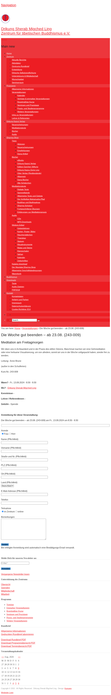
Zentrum (10, 56)
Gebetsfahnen (23, 228)
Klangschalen (23, 251)
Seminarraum (18, 82)
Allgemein (21, 176)
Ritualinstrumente (24, 244)
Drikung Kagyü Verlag (15, 121)
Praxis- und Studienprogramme (30, 108)
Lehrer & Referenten (21, 118)
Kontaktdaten (17, 296)
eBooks (20, 160)
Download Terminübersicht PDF (16, 646)
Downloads (11, 280)
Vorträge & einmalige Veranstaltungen (33, 99)
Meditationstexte (19, 128)
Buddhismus (11, 277)
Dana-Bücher (23, 180)
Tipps (14, 141)
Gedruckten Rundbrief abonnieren (17, 634)
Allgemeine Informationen (23, 89)
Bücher (15, 131)
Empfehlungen (23, 150)
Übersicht (5, 584)
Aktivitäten (16, 63)
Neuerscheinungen (20, 125)
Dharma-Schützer (24, 206)
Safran (20, 254)
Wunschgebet (18, 79)
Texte (14, 283)
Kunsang (68, 688)
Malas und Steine (24, 248)
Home (9, 53)
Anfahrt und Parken (20, 299)
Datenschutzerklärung (21, 306)
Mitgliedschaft (7, 591)
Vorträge (10, 604)
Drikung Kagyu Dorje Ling (28, 170)
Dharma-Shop (12, 137)
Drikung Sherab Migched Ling (22, 388)
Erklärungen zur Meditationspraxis (32, 212)
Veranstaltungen (19, 92)
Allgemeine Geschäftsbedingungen (27, 270)
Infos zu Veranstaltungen (22, 115)
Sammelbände (23, 193)
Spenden (5, 588)
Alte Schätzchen (24, 183)
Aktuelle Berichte (19, 60)
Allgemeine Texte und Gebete (30, 196)
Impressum (17, 303)
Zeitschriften (22, 261)
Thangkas (21, 238)
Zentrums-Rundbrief (20, 66)
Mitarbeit (5, 594)
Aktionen (21, 144)
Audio (14, 134)
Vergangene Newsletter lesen (15, 574)
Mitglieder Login (7, 693)
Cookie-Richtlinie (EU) (21, 309)
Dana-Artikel (22, 154)
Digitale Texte (23, 189)
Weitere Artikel (18, 225)
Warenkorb (16, 274)
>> (19, 657)
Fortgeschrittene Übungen (28, 209)
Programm (11, 86)
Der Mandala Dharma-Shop (24, 267)
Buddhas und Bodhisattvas (28, 202)
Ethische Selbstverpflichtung (24, 73)
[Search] (38, 320)
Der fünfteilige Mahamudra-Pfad (31, 199)
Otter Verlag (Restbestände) (29, 173)
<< (2, 657)
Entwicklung (17, 69)
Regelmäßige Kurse (25, 102)
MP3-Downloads (24, 222)
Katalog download (19, 264)
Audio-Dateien (18, 287)
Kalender (21, 95)
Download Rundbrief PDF (13, 640)
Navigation (8, 5)
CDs (19, 218)
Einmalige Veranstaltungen (17, 608)
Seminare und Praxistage (28, 105)
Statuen (20, 241)
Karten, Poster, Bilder (26, 231)
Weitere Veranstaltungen (27, 112)
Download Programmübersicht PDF (18, 643)
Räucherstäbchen (24, 235)
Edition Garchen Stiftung (27, 167)
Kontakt (9, 293)
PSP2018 (16, 290)
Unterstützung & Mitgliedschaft (25, 76)
